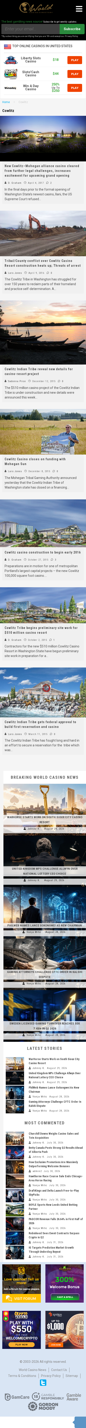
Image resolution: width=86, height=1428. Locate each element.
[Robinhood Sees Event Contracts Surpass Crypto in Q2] (15, 1238)
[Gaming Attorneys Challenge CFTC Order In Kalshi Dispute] (44, 938)
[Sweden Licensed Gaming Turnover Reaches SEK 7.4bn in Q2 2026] (44, 990)
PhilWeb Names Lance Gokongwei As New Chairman (44, 925)
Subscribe (72, 29)
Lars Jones (14, 273)
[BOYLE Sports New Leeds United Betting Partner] (15, 1209)
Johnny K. (34, 828)
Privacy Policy (51, 1376)
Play (74, 60)
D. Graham (14, 182)
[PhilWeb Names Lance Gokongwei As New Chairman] (44, 887)
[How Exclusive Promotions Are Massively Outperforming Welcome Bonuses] (15, 1167)
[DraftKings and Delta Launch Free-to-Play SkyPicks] (15, 1195)
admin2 (37, 1171)
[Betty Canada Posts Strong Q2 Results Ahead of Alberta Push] (15, 1152)
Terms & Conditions (22, 1376)
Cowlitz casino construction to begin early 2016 (43, 552)
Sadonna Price (16, 381)
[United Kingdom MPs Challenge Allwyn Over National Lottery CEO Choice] (44, 835)
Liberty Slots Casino (31, 59)
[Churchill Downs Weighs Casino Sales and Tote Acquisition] (15, 1138)
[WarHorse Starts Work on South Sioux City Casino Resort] (44, 784)
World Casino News (32, 1370)
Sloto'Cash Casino (30, 73)
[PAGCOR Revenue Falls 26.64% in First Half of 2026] (15, 1224)
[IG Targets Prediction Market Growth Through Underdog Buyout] (15, 1252)
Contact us (59, 1370)
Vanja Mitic (34, 932)
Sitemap (72, 1376)
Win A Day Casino (31, 87)
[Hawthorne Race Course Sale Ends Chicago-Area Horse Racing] (15, 1181)
